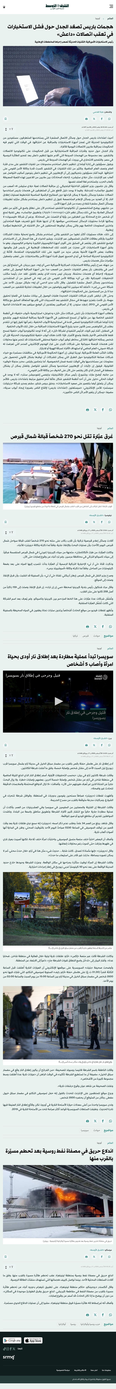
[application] (58, 701)
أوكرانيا (62, 1324)
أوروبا (97, 18)
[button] (58, 701)
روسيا (73, 1324)
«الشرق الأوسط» (96, 515)
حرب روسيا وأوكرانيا (90, 1324)
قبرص (85, 635)
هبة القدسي (98, 111)
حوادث (96, 635)
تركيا (75, 635)
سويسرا (85, 1130)
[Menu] (111, 6)
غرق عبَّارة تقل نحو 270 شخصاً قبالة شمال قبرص (62, 436)
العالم (110, 18)
